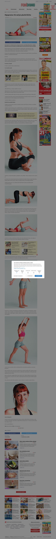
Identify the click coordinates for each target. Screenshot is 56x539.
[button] (28, 268)
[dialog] (28, 269)
